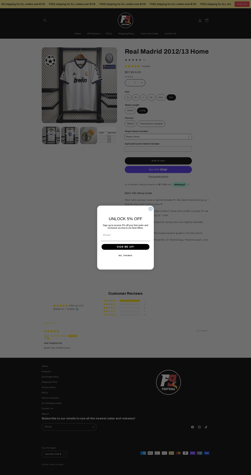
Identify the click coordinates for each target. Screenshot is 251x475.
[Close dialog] (150, 209)
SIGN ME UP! (125, 247)
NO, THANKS (125, 256)
